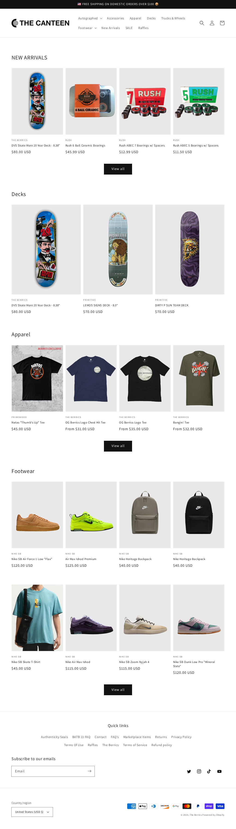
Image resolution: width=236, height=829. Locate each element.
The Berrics (110, 745)
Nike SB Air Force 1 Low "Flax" (32, 559)
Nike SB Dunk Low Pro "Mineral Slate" (194, 664)
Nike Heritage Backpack (135, 559)
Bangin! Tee (181, 422)
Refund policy (161, 745)
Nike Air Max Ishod (77, 662)
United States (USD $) (29, 812)
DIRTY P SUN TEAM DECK (172, 305)
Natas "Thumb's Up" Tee (28, 422)
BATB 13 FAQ (81, 737)
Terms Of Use (73, 745)
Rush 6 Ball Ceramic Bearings (85, 145)
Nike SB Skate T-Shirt (26, 662)
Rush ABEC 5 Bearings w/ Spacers (196, 145)
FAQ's (115, 737)
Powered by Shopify (213, 814)
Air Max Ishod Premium (81, 559)
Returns (161, 737)
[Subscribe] (89, 771)
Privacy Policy (181, 737)
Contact (100, 737)
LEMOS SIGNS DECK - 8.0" (100, 305)
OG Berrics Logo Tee (132, 422)
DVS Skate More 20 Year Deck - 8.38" (36, 145)
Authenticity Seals (54, 737)
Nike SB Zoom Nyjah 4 (134, 662)
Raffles (93, 745)
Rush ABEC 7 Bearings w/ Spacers (142, 145)
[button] (202, 23)
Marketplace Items (137, 737)
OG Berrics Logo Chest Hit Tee (85, 422)
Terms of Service (135, 745)
